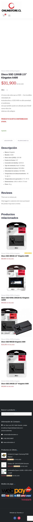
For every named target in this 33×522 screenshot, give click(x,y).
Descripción (8, 140)
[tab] (8, 140)
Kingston (17, 71)
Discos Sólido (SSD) (7, 71)
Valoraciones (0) (23, 140)
